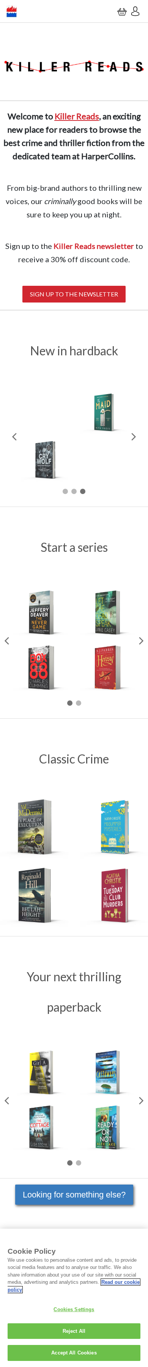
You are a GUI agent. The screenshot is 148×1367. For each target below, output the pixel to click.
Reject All (74, 1331)
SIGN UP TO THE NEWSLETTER (74, 294)
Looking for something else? (74, 1194)
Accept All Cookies (73, 1353)
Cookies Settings (74, 1309)
